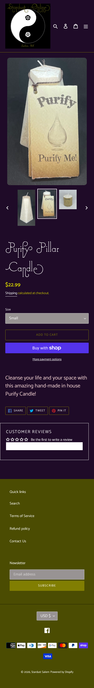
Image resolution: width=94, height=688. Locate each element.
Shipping (11, 293)
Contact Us (18, 541)
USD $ (45, 616)
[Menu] (86, 26)
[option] (26, 208)
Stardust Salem (40, 672)
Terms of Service (22, 516)
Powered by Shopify (61, 672)
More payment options (47, 359)
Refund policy (20, 529)
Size (8, 309)
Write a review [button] (44, 446)
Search (15, 503)
